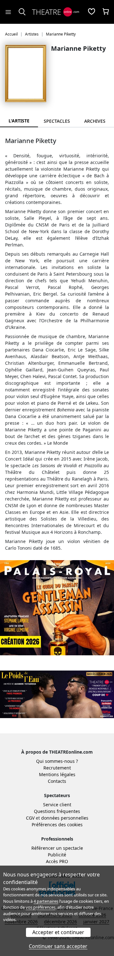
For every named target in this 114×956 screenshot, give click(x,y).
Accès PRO (57, 861)
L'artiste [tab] (19, 121)
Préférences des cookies (57, 825)
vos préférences (40, 907)
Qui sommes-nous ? (57, 761)
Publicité (57, 855)
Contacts (57, 781)
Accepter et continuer (58, 932)
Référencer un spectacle (57, 848)
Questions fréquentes (57, 811)
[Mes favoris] (91, 12)
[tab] (57, 121)
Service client (57, 805)
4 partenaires (46, 901)
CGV (30, 818)
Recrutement (57, 768)
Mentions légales (57, 774)
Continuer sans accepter (58, 946)
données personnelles (64, 818)
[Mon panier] (106, 12)
